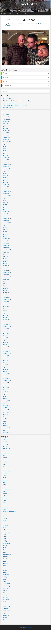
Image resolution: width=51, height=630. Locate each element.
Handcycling (6, 532)
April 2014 (5, 342)
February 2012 (6, 401)
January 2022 (6, 132)
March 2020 (5, 182)
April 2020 (5, 180)
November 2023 (7, 117)
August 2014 (6, 333)
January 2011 (6, 430)
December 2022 (6, 119)
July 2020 (5, 173)
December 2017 (6, 243)
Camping (5, 468)
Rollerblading (6, 574)
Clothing (5, 480)
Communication (6, 489)
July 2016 (5, 281)
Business (5, 466)
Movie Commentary (7, 559)
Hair (4, 529)
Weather (5, 619)
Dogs (4, 502)
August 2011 (6, 414)
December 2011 (6, 405)
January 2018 (6, 241)
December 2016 (6, 270)
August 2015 (6, 306)
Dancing (5, 498)
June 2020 (5, 175)
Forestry (5, 518)
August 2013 (6, 360)
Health (4, 534)
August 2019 (6, 198)
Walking (5, 617)
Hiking (4, 536)
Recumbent (5, 570)
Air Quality (5, 444)
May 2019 (5, 205)
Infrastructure (6, 543)
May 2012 (5, 394)
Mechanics (5, 550)
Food (4, 516)
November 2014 (7, 326)
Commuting (5, 491)
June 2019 (5, 202)
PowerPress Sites (28, 627)
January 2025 (6, 114)
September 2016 (7, 277)
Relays (4, 572)
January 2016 (6, 295)
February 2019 (6, 211)
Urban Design (6, 610)
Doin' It (4, 505)
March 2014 (5, 344)
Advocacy (5, 441)
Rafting (4, 568)
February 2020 (6, 184)
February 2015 (6, 319)
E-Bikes (4, 509)
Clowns (4, 482)
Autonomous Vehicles (8, 453)
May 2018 (5, 232)
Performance (6, 563)
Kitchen (4, 547)
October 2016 (6, 274)
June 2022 (5, 123)
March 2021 (5, 155)
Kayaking (5, 545)
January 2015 (6, 322)
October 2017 (6, 247)
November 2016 (7, 272)
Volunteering (6, 615)
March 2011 (5, 425)
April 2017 (5, 261)
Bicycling (5, 457)
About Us (3, 13)
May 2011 (5, 421)
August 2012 (6, 387)
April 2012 (5, 396)
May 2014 (5, 340)
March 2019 (5, 209)
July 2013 (5, 362)
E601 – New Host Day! (8, 103)
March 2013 (5, 371)
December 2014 (6, 324)
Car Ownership (6, 471)
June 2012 (5, 392)
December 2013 (6, 351)
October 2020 (6, 166)
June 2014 (5, 337)
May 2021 (5, 150)
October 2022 (6, 121)
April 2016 (5, 288)
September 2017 (7, 250)
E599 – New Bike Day (8, 107)
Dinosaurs (5, 500)
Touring (5, 595)
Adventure (5, 439)
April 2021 (5, 153)
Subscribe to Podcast (22, 13)
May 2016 (5, 286)
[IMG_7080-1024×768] (25, 47)
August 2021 (6, 144)
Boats (4, 459)
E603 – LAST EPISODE (8, 98)
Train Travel (6, 599)
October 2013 (6, 355)
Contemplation (6, 493)
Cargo (4, 475)
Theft (4, 592)
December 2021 (6, 135)
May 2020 (5, 177)
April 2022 (5, 126)
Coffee (4, 484)
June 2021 (5, 148)
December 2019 (6, 189)
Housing (5, 541)
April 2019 (5, 207)
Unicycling (5, 608)
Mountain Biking (7, 554)
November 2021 (7, 137)
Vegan (4, 613)
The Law (5, 590)
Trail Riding (5, 597)
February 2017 (6, 265)
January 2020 (6, 186)
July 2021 (5, 146)
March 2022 (5, 128)
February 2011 (6, 428)
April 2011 (5, 423)
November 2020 (7, 164)
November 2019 (7, 191)
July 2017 (5, 254)
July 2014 (5, 335)
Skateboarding (6, 586)
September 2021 (7, 141)
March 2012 (5, 398)
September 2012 (7, 385)
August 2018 (6, 225)
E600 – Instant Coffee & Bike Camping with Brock (15, 105)
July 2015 (5, 308)
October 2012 (6, 383)
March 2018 (5, 236)
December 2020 (6, 162)
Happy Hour (11, 13)
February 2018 (6, 238)
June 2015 (5, 310)
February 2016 (6, 292)
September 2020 (7, 168)
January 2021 (6, 159)
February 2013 (6, 374)
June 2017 (5, 256)
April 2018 (5, 234)
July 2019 (5, 200)
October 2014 (6, 328)
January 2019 (6, 214)
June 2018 (5, 229)
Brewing (5, 462)
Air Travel (5, 446)
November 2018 (7, 218)
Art (3, 450)
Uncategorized (6, 606)
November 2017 (7, 245)
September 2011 (7, 412)
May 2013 (5, 367)
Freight (4, 520)
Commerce (5, 487)
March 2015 (5, 317)
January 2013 (6, 376)
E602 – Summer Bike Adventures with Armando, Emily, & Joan (18, 101)
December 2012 (6, 378)
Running (5, 577)
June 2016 (5, 283)
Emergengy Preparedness (9, 511)
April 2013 (5, 369)
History (4, 538)
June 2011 (5, 419)
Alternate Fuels (6, 448)
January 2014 (6, 349)
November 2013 (7, 353)
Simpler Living (6, 583)
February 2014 (6, 346)
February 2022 (6, 130)
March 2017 (5, 263)
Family (4, 514)
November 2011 (7, 407)
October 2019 (6, 193)
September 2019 (7, 196)
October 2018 (6, 220)
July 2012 (5, 389)
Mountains (5, 556)
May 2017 (5, 259)
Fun (4, 523)
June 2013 (5, 365)
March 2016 (5, 290)
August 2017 (6, 252)
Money (4, 552)
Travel (4, 604)
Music (4, 561)
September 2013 (7, 358)
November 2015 (7, 299)
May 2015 (5, 313)
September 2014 (7, 331)
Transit (4, 601)
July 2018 (5, 227)
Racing (4, 565)
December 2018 (6, 216)
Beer (4, 455)
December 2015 (6, 297)
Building (5, 464)
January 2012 (6, 403)
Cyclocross (5, 496)
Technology (6, 588)
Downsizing (5, 507)
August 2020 (6, 171)
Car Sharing (6, 473)
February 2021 (6, 157)
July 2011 (5, 416)
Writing (4, 622)
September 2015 (7, 304)
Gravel (4, 527)
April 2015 (5, 315)
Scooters (5, 581)
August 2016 (6, 279)
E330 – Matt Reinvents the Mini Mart (29, 23)
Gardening (5, 525)
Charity (4, 477)
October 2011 (6, 410)
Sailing (4, 579)
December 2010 (6, 432)
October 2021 (6, 139)
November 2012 (7, 380)
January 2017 (6, 268)
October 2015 (6, 301)
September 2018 (7, 223)
